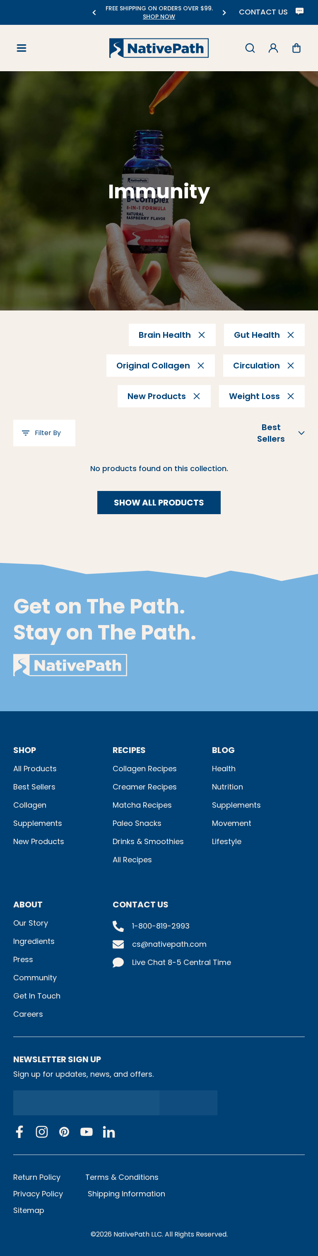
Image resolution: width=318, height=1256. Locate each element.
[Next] (224, 12)
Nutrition (227, 787)
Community (35, 977)
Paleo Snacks (137, 823)
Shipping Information (126, 1194)
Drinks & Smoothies (148, 841)
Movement (231, 823)
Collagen (29, 805)
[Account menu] (273, 48)
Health (224, 768)
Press (23, 959)
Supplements (37, 823)
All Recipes (132, 859)
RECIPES (129, 750)
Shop (24, 750)
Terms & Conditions (122, 1177)
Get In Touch (36, 996)
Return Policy (36, 1177)
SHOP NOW (159, 16)
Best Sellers (34, 787)
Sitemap (28, 1210)
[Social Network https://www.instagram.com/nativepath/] (42, 1132)
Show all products (159, 502)
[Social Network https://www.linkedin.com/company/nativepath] (109, 1132)
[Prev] (94, 12)
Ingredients (34, 941)
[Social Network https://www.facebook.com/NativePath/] (19, 1132)
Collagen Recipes (145, 768)
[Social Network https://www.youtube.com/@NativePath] (86, 1132)
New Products (38, 841)
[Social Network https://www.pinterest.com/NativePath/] (64, 1132)
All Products (35, 768)
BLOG (223, 750)
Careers (28, 1014)
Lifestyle (226, 841)
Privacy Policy (38, 1194)
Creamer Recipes (145, 787)
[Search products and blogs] (250, 48)
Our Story (30, 923)
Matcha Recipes (142, 805)
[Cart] (296, 48)
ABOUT (28, 904)
